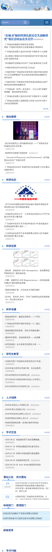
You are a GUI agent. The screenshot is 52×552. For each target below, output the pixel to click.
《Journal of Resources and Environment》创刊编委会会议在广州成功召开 (26, 158)
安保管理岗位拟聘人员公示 (16, 418)
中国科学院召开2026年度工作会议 (20, 67)
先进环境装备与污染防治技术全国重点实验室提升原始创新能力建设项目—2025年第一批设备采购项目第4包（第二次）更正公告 (32, 486)
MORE (46, 109)
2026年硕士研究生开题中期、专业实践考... (23, 368)
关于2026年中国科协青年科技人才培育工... (23, 379)
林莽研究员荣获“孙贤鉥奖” (16, 153)
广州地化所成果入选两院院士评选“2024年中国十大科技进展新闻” (25, 102)
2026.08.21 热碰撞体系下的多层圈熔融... (23, 439)
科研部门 (8, 505)
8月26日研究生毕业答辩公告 (17, 386)
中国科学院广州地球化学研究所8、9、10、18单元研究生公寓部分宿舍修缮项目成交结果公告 (32, 498)
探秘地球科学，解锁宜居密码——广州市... (23, 317)
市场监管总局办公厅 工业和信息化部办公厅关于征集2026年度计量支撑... (27, 215)
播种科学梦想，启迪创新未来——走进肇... (23, 337)
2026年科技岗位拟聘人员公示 (18, 414)
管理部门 (21, 505)
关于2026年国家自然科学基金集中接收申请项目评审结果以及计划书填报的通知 (26, 205)
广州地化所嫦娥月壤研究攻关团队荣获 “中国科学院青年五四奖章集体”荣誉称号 (23, 45)
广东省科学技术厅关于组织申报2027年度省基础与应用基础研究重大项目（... (26, 224)
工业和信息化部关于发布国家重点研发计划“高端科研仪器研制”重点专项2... (26, 234)
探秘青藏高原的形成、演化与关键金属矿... (23, 330)
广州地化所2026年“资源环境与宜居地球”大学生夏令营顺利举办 (27, 168)
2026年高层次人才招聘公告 (17, 405)
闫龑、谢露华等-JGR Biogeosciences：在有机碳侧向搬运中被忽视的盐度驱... (26, 281)
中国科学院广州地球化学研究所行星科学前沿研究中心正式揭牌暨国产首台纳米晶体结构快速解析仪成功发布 (26, 75)
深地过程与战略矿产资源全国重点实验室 (20, 513)
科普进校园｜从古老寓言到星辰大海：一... (23, 344)
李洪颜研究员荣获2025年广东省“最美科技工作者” (26, 63)
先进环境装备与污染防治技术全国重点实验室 (22, 518)
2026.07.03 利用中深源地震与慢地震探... (23, 453)
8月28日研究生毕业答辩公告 (17, 375)
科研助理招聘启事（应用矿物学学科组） (22, 423)
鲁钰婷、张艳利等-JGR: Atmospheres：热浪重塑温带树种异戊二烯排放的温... (27, 271)
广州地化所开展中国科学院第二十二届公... (23, 323)
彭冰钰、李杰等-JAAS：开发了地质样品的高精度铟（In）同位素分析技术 (26, 298)
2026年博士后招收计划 (15, 409)
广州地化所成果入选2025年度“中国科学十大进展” (26, 51)
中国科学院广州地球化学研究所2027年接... (23, 361)
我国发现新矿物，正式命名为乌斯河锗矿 (25, 290)
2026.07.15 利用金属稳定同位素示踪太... (23, 446)
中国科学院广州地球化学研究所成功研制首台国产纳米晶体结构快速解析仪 (26, 83)
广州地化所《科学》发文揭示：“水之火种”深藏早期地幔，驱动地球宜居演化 (25, 90)
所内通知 (21, 477)
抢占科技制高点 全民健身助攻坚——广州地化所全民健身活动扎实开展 (26, 144)
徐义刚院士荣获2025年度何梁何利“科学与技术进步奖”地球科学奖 (25, 57)
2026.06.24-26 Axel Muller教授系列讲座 (23, 465)
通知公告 (8, 477)
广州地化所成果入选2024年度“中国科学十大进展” (26, 96)
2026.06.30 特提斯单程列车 (17, 460)
